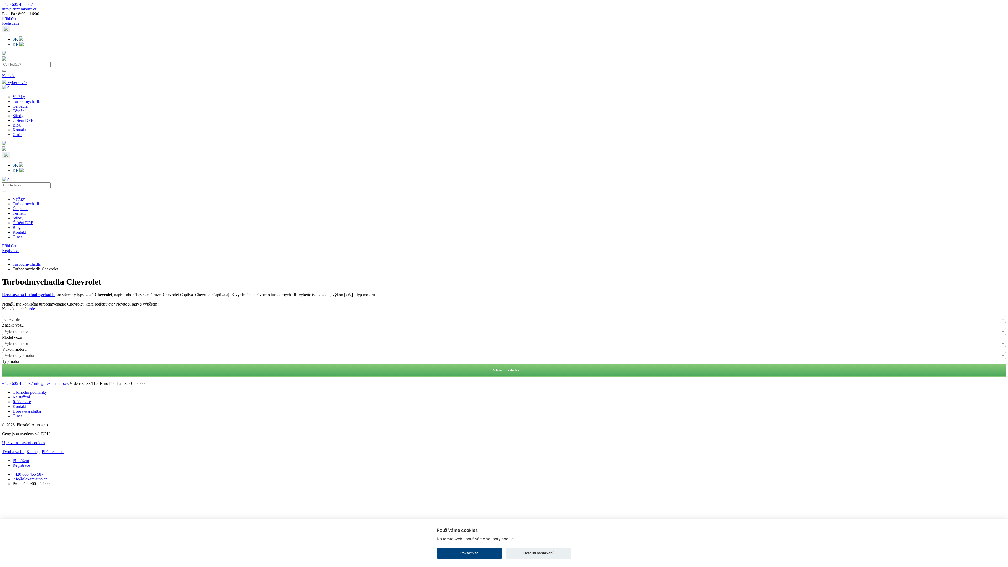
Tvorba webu (13, 451)
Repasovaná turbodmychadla (28, 294)
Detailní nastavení (538, 553)
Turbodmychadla (27, 101)
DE (16, 44)
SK (16, 39)
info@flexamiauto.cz (19, 9)
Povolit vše (469, 553)
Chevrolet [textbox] (12, 319)
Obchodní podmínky (30, 392)
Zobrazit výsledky (504, 370)
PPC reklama (53, 451)
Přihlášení (10, 18)
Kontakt (8, 76)
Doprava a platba (27, 411)
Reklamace (22, 402)
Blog (17, 125)
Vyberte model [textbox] (16, 331)
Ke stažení (21, 397)
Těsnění (19, 111)
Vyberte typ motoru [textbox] (20, 355)
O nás (17, 134)
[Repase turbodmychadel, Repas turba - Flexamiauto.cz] (4, 59)
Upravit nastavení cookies (23, 442)
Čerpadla (20, 106)
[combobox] (504, 319)
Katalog (33, 451)
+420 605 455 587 (17, 4)
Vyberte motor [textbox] (16, 343)
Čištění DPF (23, 120)
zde (32, 309)
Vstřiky (19, 96)
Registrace (10, 23)
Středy (18, 115)
